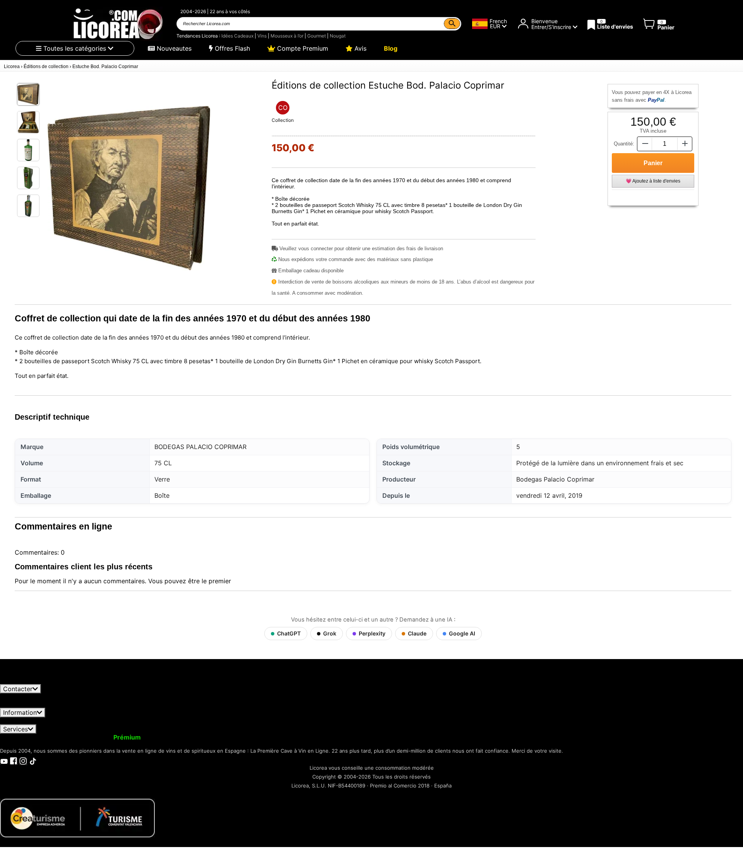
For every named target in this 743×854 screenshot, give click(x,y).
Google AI (462, 633)
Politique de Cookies (376, 721)
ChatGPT (289, 633)
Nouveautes (173, 48)
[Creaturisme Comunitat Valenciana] (77, 817)
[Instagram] (23, 760)
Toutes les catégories (74, 48)
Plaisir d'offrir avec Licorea (251, 737)
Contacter (18, 689)
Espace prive (98, 721)
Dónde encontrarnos (443, 721)
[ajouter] (685, 144)
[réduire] (644, 144)
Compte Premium (301, 48)
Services (15, 729)
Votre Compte (26, 737)
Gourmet (316, 36)
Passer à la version (98, 737)
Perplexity (372, 633)
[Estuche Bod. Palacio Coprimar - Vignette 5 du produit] (28, 206)
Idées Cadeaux (237, 36)
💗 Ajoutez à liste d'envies (653, 181)
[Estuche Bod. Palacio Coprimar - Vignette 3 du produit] (28, 150)
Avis (359, 48)
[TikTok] (33, 760)
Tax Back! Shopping (330, 737)
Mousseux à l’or (286, 36)
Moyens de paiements (306, 721)
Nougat (338, 36)
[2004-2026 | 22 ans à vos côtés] (117, 24)
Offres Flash (231, 48)
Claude (417, 633)
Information (20, 712)
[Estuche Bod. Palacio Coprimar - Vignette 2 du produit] (28, 122)
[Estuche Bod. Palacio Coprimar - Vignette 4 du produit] (28, 178)
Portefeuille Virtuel (176, 737)
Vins (262, 36)
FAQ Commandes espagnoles (222, 721)
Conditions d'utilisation (38, 721)
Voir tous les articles (36, 681)
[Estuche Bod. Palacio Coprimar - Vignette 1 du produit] (28, 94)
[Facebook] (13, 760)
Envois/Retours (149, 721)
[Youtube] (4, 760)
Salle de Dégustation (394, 737)
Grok (329, 633)
